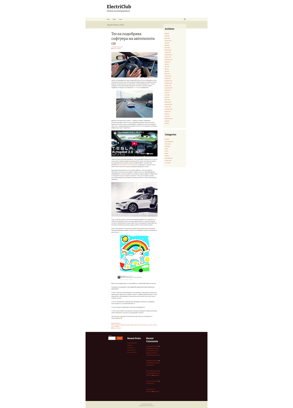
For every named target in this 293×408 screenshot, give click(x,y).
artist (114, 325)
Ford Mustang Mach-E (132, 343)
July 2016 (167, 92)
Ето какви (136, 87)
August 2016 (167, 90)
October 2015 (168, 106)
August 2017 (167, 62)
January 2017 (168, 78)
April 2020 (167, 36)
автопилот (139, 325)
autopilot (118, 325)
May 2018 (167, 43)
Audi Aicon (156, 375)
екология (167, 139)
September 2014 (168, 118)
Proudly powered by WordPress (146, 405)
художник (117, 326)
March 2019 (167, 38)
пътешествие (168, 160)
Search (110, 335)
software (131, 325)
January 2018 (168, 52)
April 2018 (167, 45)
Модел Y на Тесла (131, 350)
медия (166, 153)
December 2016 (168, 80)
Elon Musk (122, 325)
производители (116, 323)
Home (108, 19)
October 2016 (168, 85)
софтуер (155, 325)
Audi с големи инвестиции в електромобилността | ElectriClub (153, 373)
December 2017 (168, 54)
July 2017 (167, 64)
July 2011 (167, 123)
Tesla (135, 325)
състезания (167, 162)
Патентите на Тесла (132, 352)
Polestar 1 (156, 391)
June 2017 (167, 66)
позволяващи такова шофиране (128, 164)
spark (121, 47)
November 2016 (168, 83)
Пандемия (129, 345)
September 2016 (168, 88)
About (114, 19)
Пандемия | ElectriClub (152, 346)
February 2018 (168, 50)
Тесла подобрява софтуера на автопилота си (133, 39)
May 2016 (167, 97)
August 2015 (167, 111)
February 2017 (168, 76)
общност (167, 155)
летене (166, 151)
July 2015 (167, 114)
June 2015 (167, 116)
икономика (167, 146)
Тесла (112, 326)
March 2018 (167, 47)
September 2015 (168, 109)
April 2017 (167, 71)
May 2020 (167, 33)
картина (150, 325)
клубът (166, 148)
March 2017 (167, 73)
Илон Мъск (145, 325)
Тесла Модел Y (130, 347)
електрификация (169, 141)
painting (127, 325)
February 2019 (168, 40)
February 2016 (168, 102)
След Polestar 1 (150, 383)
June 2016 (167, 95)
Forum (120, 19)
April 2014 (167, 121)
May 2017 (167, 69)
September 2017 (168, 59)
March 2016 (167, 99)
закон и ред (168, 144)
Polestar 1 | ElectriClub (152, 381)
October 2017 (168, 57)
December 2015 (168, 104)
